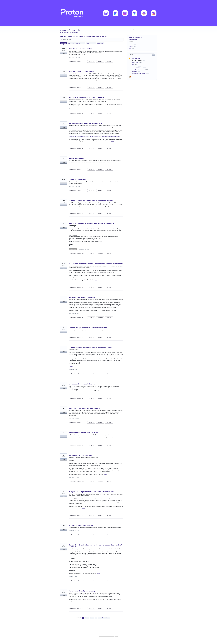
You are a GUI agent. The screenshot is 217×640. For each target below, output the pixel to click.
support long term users (77, 179)
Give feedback (136, 58)
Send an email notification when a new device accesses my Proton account (96, 264)
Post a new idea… (133, 39)
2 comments (71, 282)
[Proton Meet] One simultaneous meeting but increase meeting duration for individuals (96, 545)
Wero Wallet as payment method (80, 49)
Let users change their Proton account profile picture (88, 328)
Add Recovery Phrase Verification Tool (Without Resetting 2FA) (91, 223)
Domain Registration (76, 158)
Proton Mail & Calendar (137, 68)
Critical (110, 62)
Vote (64, 53)
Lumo (133, 64)
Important (101, 62)
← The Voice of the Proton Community (69, 32)
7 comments (71, 143)
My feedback (100, 43)
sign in (141, 29)
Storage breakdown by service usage (82, 591)
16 (102, 617)
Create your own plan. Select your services (84, 408)
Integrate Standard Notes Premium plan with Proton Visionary (91, 347)
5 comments (71, 165)
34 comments (71, 477)
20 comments (71, 83)
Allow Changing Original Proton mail (82, 297)
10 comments (71, 57)
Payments (78, 57)
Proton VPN (134, 71)
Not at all (92, 62)
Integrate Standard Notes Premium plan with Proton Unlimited (91, 200)
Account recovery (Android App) (80, 455)
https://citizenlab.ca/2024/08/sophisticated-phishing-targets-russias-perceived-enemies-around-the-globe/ (94, 136)
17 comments (71, 108)
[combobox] (141, 54)
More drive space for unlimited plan (81, 71)
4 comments (71, 369)
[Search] (153, 55)
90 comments (71, 208)
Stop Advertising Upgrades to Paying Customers (86, 97)
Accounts (77, 108)
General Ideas (135, 62)
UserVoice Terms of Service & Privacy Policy (108, 636)
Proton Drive (135, 66)
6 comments (81, 249)
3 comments (71, 393)
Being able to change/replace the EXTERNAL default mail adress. (92, 492)
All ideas (131, 41)
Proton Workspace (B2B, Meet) (139, 73)
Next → (107, 617)
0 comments (71, 313)
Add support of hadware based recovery (83, 432)
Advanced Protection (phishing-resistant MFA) (85, 123)
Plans (77, 83)
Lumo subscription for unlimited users (83, 384)
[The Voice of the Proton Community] (108, 13)
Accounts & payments (137, 60)
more (112, 141)
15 (99, 617)
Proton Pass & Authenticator (138, 69)
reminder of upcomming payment (81, 525)
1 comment (71, 440)
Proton (134, 77)
